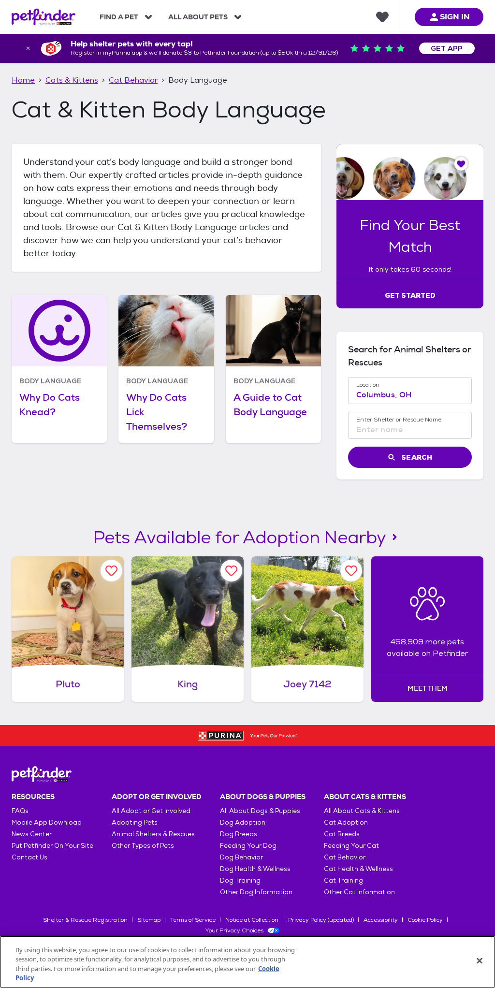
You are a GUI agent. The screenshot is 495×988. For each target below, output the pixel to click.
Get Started (410, 295)
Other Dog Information (256, 892)
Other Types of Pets (143, 846)
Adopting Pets (135, 822)
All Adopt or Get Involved (151, 811)
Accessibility (381, 920)
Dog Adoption (242, 822)
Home (23, 80)
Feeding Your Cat (351, 846)
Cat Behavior (133, 80)
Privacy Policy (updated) (321, 920)
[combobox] (410, 395)
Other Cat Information (359, 892)
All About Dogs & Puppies (260, 811)
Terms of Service (193, 920)
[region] (247, 962)
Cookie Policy (425, 920)
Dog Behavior (241, 857)
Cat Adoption (346, 822)
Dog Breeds (238, 834)
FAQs (20, 811)
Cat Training (343, 880)
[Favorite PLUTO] (111, 570)
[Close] (479, 960)
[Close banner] (28, 48)
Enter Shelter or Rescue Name (398, 419)
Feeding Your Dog (248, 846)
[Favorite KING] (231, 570)
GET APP (447, 48)
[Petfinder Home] (43, 17)
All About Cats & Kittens (362, 811)
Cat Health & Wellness (358, 869)
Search (416, 457)
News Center (32, 834)
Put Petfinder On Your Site (52, 846)
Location (367, 385)
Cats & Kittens (71, 80)
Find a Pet (119, 17)
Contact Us (29, 857)
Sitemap (148, 920)
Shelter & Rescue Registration (85, 920)
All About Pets (198, 17)
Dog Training (240, 880)
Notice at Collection (251, 920)
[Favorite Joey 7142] (351, 570)
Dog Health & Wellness (255, 869)
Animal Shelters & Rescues (153, 834)
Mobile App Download (47, 822)
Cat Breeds (342, 834)
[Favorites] (382, 17)
